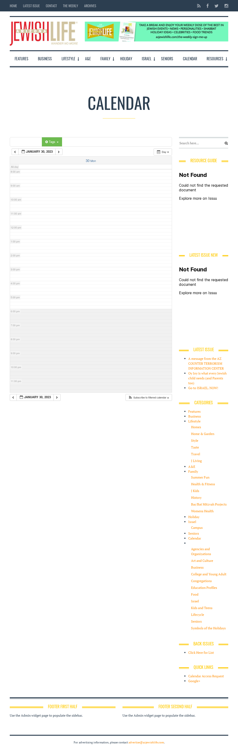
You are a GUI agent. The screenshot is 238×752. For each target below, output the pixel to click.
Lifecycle (197, 614)
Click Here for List (201, 652)
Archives (90, 5)
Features (21, 58)
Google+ (194, 681)
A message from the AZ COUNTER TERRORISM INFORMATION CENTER (206, 363)
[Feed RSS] (198, 5)
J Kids (195, 491)
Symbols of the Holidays (208, 628)
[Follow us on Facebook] (207, 5)
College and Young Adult (208, 574)
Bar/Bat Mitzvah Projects (209, 504)
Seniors (167, 58)
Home (13, 5)
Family (105, 58)
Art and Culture (202, 560)
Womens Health (202, 511)
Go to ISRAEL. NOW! (203, 388)
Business (45, 58)
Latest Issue (31, 5)
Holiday (126, 58)
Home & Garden (202, 434)
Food (194, 594)
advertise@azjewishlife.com (146, 742)
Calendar (190, 58)
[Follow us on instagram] (225, 5)
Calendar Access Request (206, 676)
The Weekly (70, 5)
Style (194, 440)
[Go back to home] (44, 32)
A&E (88, 58)
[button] (148, 397)
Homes (196, 427)
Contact (51, 5)
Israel (146, 58)
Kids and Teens (201, 608)
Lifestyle (68, 58)
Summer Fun (200, 477)
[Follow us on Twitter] (216, 5)
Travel (195, 454)
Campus (197, 527)
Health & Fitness (203, 484)
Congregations (201, 581)
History (196, 497)
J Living (196, 461)
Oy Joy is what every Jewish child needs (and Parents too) (207, 378)
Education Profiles (204, 587)
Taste (195, 447)
